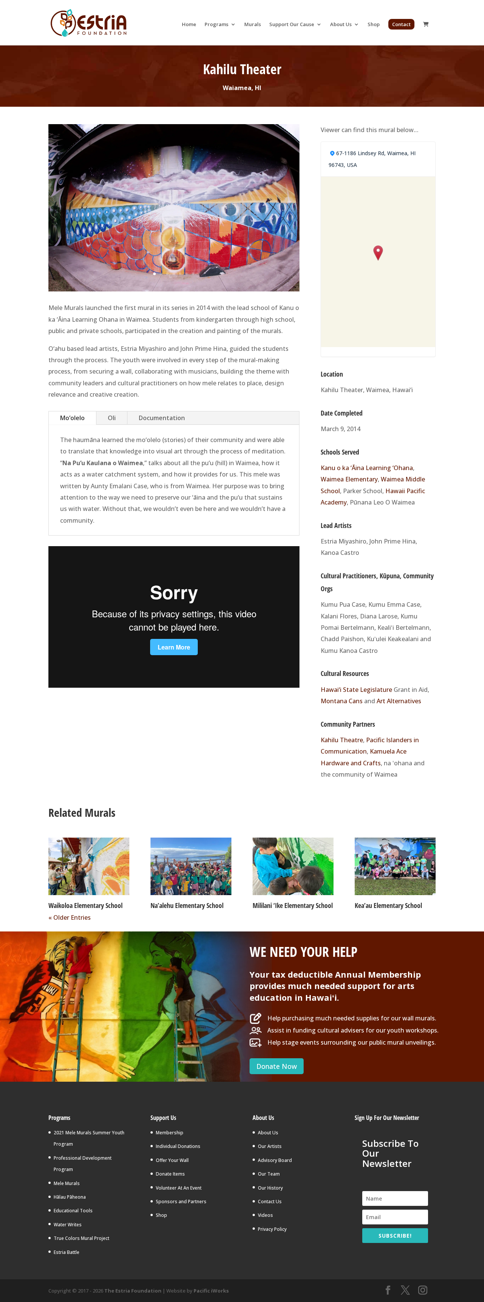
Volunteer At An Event (179, 1188)
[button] (378, 253)
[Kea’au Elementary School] (395, 866)
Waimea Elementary (349, 479)
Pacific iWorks (211, 1290)
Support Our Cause (291, 25)
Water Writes (68, 1224)
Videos (265, 1215)
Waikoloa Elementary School (85, 905)
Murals (252, 25)
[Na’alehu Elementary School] (190, 866)
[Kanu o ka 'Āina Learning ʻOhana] (173, 207)
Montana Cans (342, 701)
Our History (270, 1188)
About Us (341, 25)
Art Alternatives (399, 701)
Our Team (269, 1174)
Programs (216, 25)
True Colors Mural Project (81, 1238)
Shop (374, 25)
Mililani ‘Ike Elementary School (293, 905)
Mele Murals (67, 1183)
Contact (401, 24)
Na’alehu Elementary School (186, 905)
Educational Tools (73, 1210)
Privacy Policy (272, 1229)
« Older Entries (69, 917)
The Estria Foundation (132, 1290)
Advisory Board (275, 1160)
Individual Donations (178, 1146)
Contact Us (270, 1201)
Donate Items (170, 1174)
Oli (112, 418)
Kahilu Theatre (342, 740)
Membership (169, 1132)
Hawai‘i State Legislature (356, 689)
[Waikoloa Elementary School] (88, 866)
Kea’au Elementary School (388, 905)
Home (189, 25)
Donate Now (276, 1066)
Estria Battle (66, 1252)
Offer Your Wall (172, 1160)
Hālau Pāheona (70, 1197)
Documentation (162, 418)
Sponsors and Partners (181, 1201)
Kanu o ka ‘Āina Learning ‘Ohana (367, 468)
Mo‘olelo (72, 418)
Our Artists (270, 1146)
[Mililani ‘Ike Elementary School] (293, 866)
